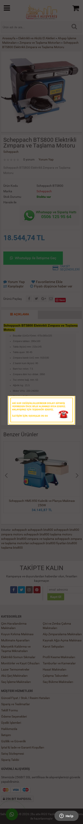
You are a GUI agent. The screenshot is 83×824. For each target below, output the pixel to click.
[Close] (67, 400)
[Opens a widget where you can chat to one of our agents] (66, 816)
